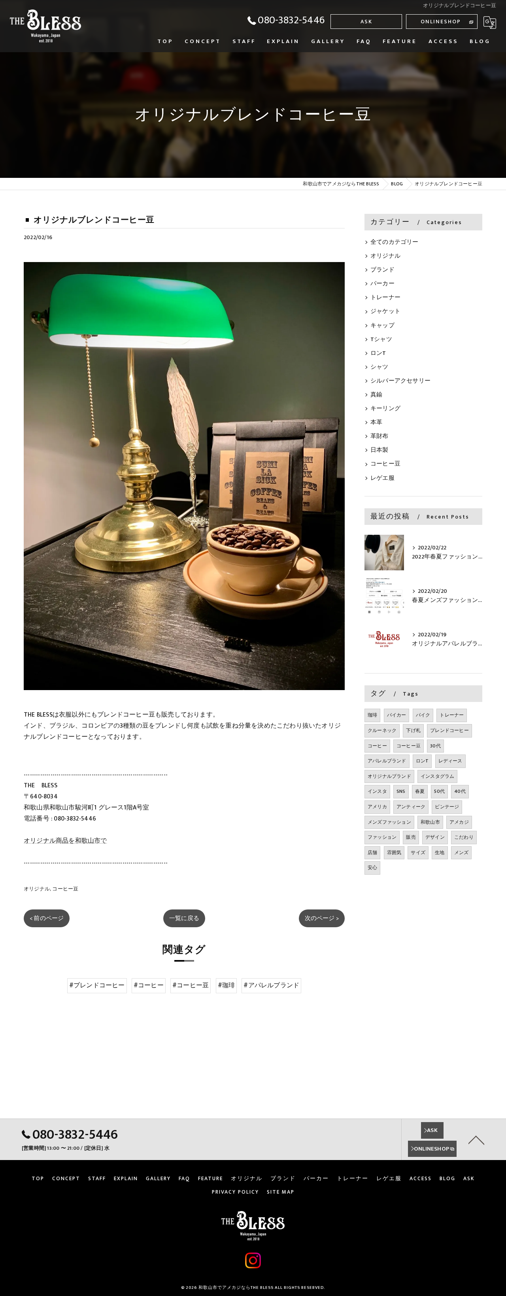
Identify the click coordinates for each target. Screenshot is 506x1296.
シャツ (379, 367)
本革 (376, 422)
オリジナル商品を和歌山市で (65, 841)
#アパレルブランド (271, 985)
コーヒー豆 (65, 889)
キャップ (382, 325)
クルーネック (382, 730)
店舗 (372, 852)
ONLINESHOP (441, 21)
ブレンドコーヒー (449, 730)
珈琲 (372, 715)
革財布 (379, 436)
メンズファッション (389, 822)
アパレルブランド (387, 761)
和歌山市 (430, 822)
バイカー (396, 715)
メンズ (461, 852)
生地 (439, 852)
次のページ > (322, 918)
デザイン (435, 837)
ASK (366, 21)
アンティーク (410, 807)
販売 (410, 837)
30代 (435, 746)
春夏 (420, 791)
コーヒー (377, 746)
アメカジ (459, 822)
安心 (372, 868)
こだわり (464, 837)
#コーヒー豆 (190, 985)
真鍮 (376, 395)
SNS (401, 791)
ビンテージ (447, 807)
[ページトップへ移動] (476, 1139)
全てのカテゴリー (394, 242)
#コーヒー (149, 985)
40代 (460, 791)
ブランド (382, 270)
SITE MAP (281, 1192)
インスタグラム (437, 776)
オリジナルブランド (389, 776)
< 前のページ (47, 918)
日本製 (379, 450)
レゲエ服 (382, 478)
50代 (439, 791)
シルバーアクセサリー (400, 381)
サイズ (418, 852)
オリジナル (37, 889)
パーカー (382, 284)
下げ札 (413, 730)
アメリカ (377, 807)
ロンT (378, 353)
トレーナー (385, 297)
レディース (450, 761)
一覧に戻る (184, 918)
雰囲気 (394, 852)
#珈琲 (226, 985)
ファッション (382, 837)
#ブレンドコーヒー (97, 985)
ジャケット (385, 311)
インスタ (377, 791)
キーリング (385, 408)
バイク (423, 715)
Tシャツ (381, 339)
